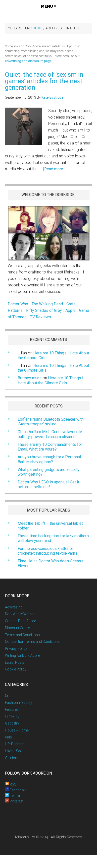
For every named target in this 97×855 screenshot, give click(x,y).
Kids (8, 737)
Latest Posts (15, 662)
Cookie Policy (15, 669)
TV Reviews (40, 317)
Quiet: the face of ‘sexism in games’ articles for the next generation (44, 81)
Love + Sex (13, 751)
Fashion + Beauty (18, 703)
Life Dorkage (14, 744)
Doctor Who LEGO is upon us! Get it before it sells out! (48, 484)
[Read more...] (54, 169)
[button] (48, 6)
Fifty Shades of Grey (44, 310)
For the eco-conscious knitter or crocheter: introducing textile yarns (47, 551)
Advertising (13, 607)
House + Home (17, 730)
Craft (9, 696)
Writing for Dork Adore (22, 656)
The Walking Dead (47, 304)
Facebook (17, 790)
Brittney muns (30, 378)
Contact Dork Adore (20, 621)
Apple (70, 310)
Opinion (11, 758)
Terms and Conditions (22, 635)
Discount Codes (17, 628)
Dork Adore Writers (20, 614)
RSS (12, 784)
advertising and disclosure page (28, 61)
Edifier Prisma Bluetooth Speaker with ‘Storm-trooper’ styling (51, 421)
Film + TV (12, 716)
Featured (12, 710)
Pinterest (16, 801)
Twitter (14, 795)
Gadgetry (12, 723)
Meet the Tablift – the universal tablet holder (50, 525)
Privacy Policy (16, 649)
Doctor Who (18, 304)
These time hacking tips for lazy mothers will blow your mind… (53, 538)
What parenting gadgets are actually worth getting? (49, 472)
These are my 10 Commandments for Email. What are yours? (50, 447)
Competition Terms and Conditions (32, 642)
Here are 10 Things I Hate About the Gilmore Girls (53, 355)
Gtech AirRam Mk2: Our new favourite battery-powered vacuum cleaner (50, 434)
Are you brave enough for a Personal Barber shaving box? (49, 459)
